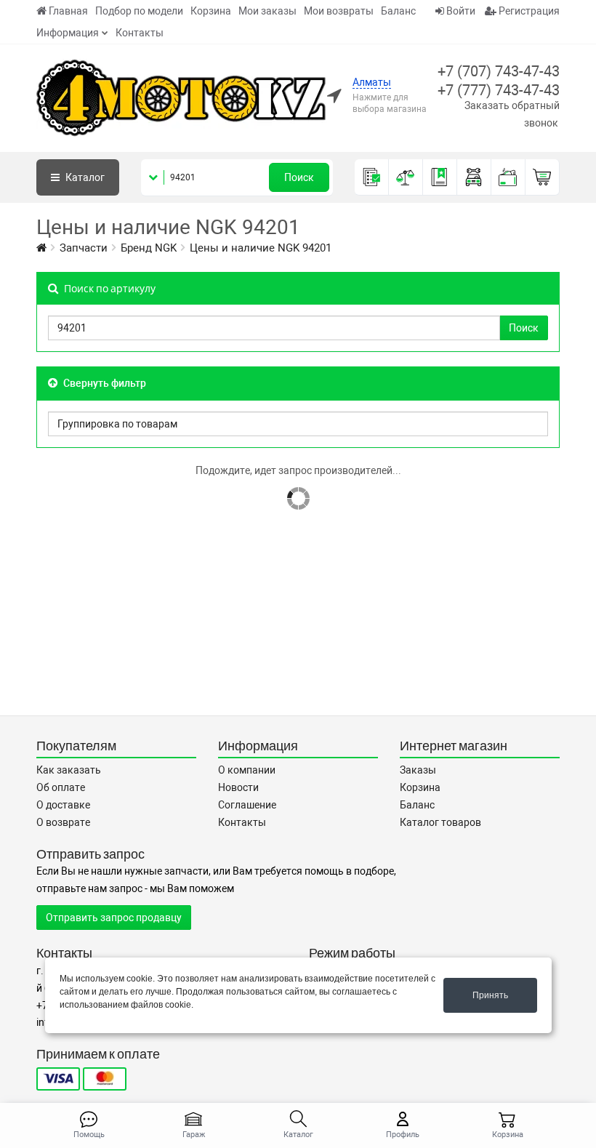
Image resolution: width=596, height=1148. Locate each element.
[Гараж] (474, 177)
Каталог (84, 177)
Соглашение (247, 805)
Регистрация (528, 11)
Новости (238, 787)
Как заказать (68, 770)
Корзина (210, 11)
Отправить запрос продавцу (114, 917)
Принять (490, 995)
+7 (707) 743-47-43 (499, 71)
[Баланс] (508, 177)
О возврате (63, 822)
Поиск (299, 177)
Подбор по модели (139, 11)
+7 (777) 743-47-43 (499, 90)
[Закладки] (440, 177)
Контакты (140, 33)
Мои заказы (267, 11)
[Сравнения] (406, 177)
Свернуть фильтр (103, 383)
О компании (246, 770)
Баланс (398, 11)
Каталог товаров (440, 822)
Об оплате (60, 787)
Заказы (418, 770)
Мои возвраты (339, 11)
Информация (67, 33)
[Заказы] (372, 177)
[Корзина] (542, 177)
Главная (68, 11)
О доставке (63, 805)
